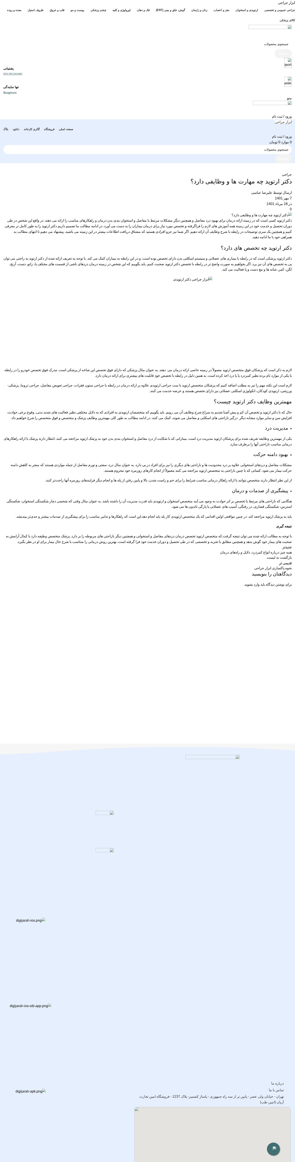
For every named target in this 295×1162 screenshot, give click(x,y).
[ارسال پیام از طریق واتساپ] (273, 1149)
